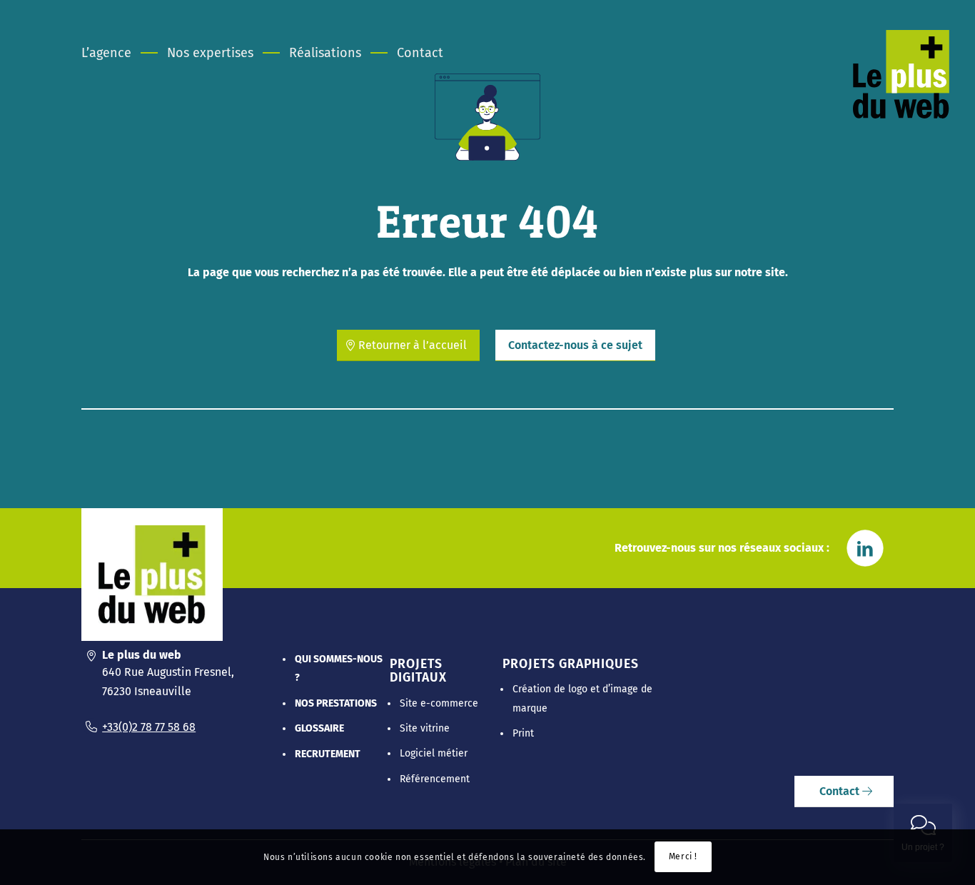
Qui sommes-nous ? (339, 668)
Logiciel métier (434, 753)
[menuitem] (115, 53)
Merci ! (683, 857)
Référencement (435, 779)
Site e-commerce (439, 703)
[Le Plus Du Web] (901, 74)
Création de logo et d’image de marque (582, 698)
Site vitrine (425, 728)
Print (523, 733)
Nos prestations (336, 703)
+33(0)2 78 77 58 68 (149, 727)
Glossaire (319, 728)
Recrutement (327, 754)
